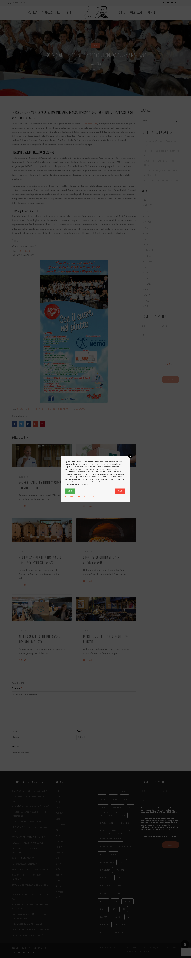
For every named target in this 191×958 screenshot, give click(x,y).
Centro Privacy (69, 496)
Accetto (70, 491)
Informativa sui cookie (93, 496)
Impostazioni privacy (80, 496)
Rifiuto (120, 491)
